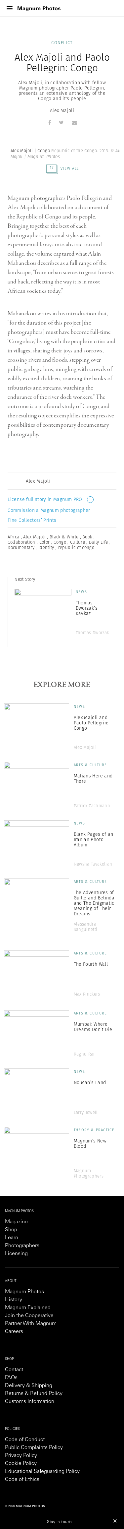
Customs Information (29, 1401)
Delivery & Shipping (28, 1385)
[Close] (115, 1521)
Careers (14, 1331)
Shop (11, 1230)
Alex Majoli (62, 110)
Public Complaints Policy (34, 1447)
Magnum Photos (24, 1292)
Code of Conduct (25, 1439)
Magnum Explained (28, 1308)
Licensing (16, 1253)
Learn (11, 1238)
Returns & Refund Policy (33, 1393)
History (13, 1300)
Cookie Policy (21, 1463)
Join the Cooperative (29, 1315)
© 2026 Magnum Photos (25, 1506)
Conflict (61, 42)
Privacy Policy (21, 1455)
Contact (14, 1370)
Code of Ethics (22, 1479)
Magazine (16, 1222)
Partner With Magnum (31, 1323)
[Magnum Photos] (39, 8)
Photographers (22, 1246)
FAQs (11, 1377)
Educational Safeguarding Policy (42, 1471)
